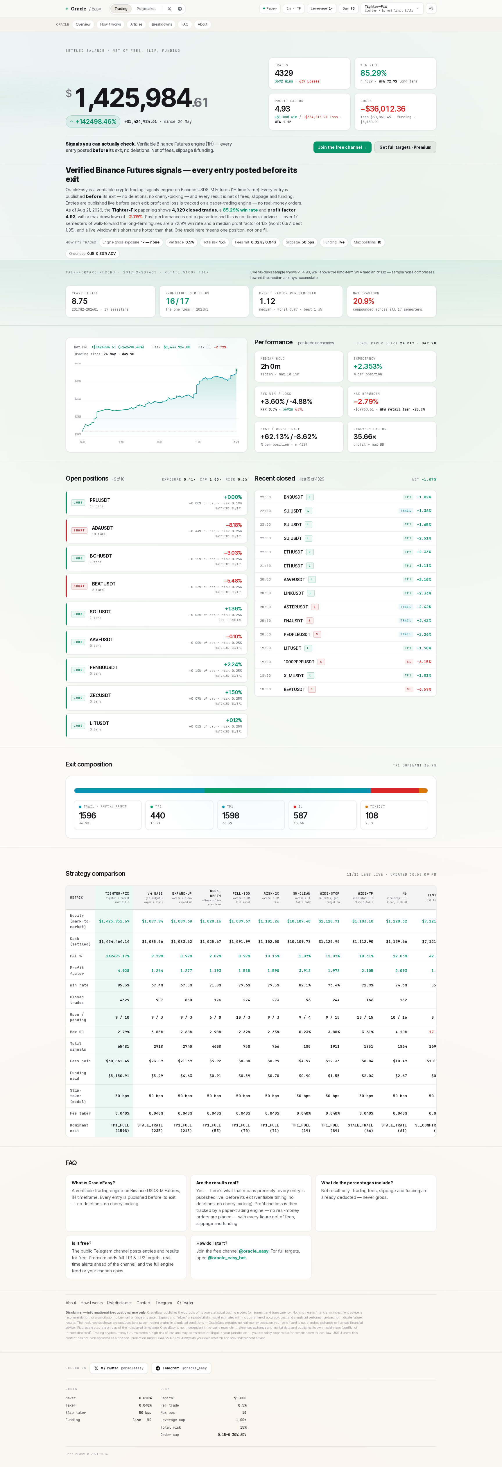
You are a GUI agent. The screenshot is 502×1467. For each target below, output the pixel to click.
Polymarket (146, 8)
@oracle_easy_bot (227, 1257)
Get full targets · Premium (405, 147)
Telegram (163, 1303)
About (202, 24)
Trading (121, 8)
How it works (110, 24)
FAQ (185, 24)
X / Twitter (185, 1303)
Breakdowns (162, 24)
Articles (136, 24)
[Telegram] (179, 8)
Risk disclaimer (119, 1303)
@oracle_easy (253, 1251)
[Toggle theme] (431, 8)
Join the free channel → (342, 147)
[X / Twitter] (169, 8)
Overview (83, 24)
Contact (144, 1303)
